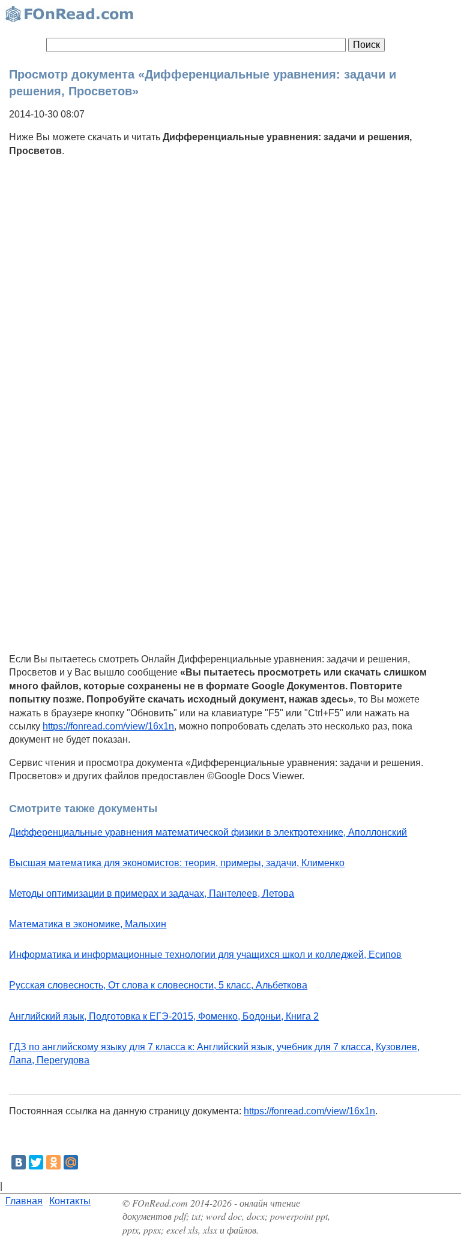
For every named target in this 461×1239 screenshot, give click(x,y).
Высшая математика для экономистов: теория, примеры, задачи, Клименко (177, 863)
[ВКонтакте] (18, 1162)
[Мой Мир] (71, 1162)
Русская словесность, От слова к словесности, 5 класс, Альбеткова (158, 985)
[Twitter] (36, 1162)
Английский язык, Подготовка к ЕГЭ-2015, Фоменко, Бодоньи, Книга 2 (164, 1016)
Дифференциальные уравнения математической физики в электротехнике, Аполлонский (208, 832)
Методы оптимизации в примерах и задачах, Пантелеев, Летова (151, 893)
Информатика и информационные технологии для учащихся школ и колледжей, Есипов (205, 954)
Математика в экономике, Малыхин (87, 924)
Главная (24, 1201)
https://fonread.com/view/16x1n (108, 726)
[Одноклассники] (53, 1162)
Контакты (70, 1201)
